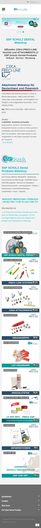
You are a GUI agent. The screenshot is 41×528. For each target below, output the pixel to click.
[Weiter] (34, 23)
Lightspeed (12, 522)
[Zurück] (6, 23)
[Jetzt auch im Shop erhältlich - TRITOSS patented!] (20, 23)
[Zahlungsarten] (37, 525)
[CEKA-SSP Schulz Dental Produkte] (24, 9)
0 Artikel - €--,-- (34, 2)
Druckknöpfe (8, 142)
